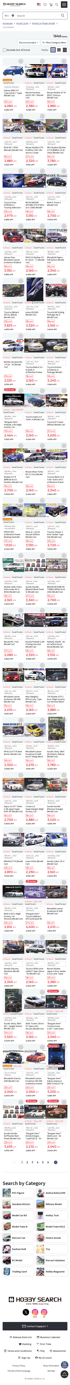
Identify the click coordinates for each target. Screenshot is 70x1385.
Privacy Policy (19, 1365)
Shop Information (51, 1365)
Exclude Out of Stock (18, 49)
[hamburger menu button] (64, 4)
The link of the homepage (18, 1371)
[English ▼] (39, 4)
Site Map (51, 1371)
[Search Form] (56, 4)
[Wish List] (45, 4)
